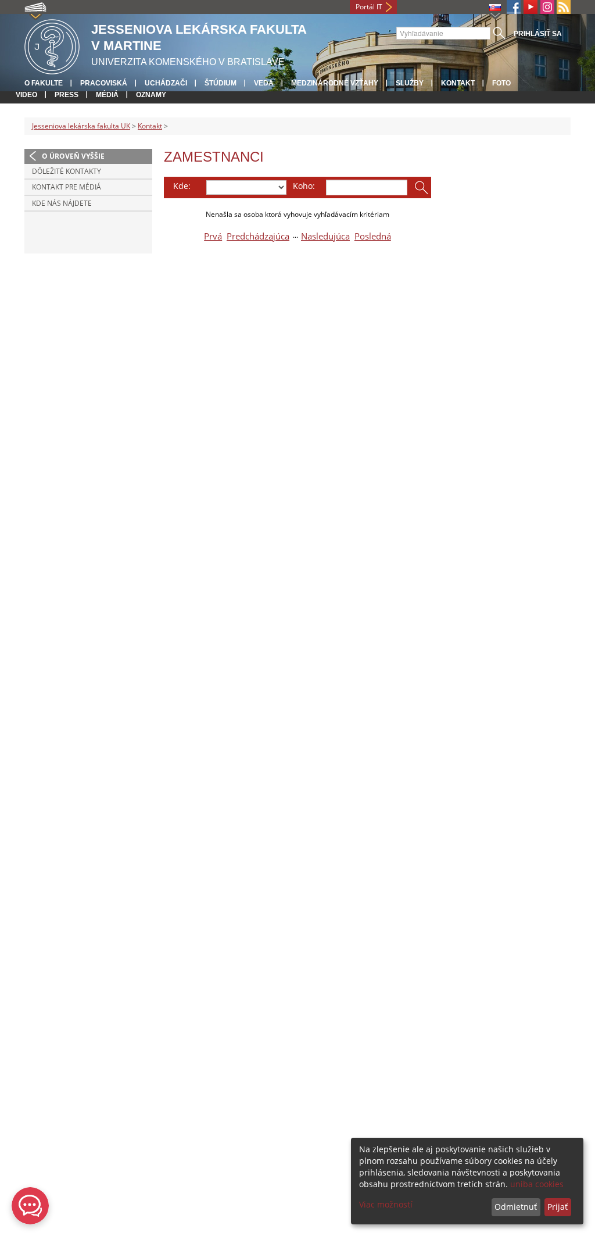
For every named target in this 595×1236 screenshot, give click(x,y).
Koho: (304, 185)
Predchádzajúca (258, 236)
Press (66, 95)
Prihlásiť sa (538, 34)
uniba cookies (537, 1183)
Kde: (182, 185)
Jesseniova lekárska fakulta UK (81, 126)
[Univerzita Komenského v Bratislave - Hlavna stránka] (52, 45)
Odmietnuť (515, 1206)
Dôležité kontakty (66, 171)
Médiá (107, 95)
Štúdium (220, 83)
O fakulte (43, 83)
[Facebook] (514, 7)
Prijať (557, 1206)
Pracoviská (103, 83)
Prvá (213, 236)
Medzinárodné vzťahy (334, 83)
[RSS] (564, 7)
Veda (264, 83)
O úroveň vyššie (73, 156)
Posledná (372, 236)
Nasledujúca (325, 236)
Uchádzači (166, 83)
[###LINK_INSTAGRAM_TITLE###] (547, 7)
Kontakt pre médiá (66, 187)
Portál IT (369, 7)
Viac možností (386, 1204)
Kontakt (458, 83)
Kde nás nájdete (62, 203)
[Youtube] (530, 7)
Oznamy (151, 95)
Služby (410, 83)
